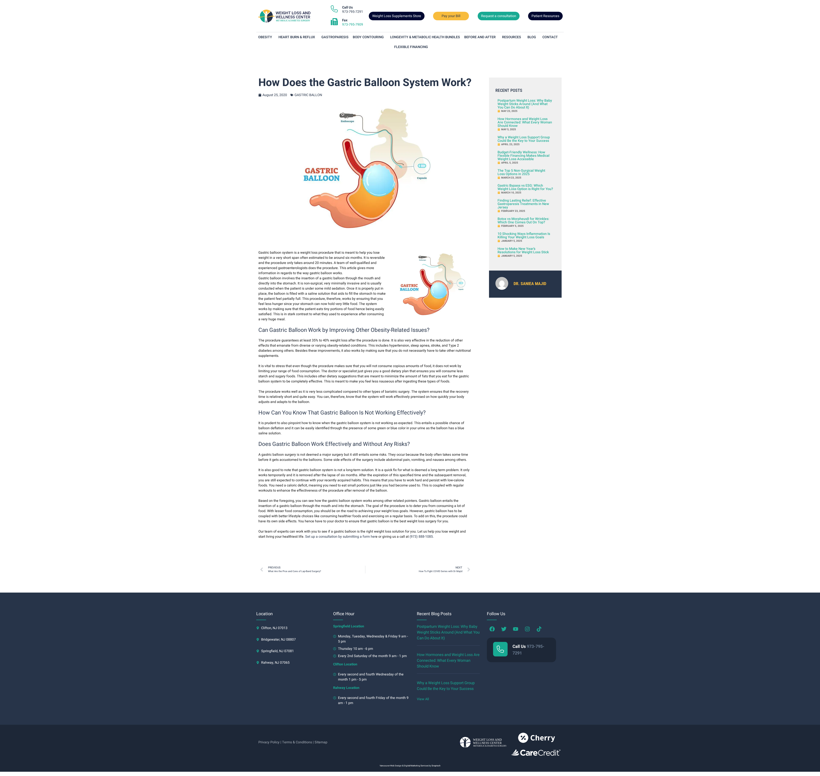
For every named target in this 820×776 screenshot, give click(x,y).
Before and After (480, 37)
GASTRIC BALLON (308, 95)
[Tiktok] (539, 629)
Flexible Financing (411, 47)
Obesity (265, 37)
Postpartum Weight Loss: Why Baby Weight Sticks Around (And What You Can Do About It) (525, 104)
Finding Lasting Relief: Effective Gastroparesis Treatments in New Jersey (523, 204)
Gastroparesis (334, 37)
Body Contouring (368, 37)
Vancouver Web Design (391, 765)
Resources (511, 37)
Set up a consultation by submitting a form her (340, 536)
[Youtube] (515, 629)
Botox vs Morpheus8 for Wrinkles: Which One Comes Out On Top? (523, 220)
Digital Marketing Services (416, 765)
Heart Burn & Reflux (296, 37)
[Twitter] (504, 629)
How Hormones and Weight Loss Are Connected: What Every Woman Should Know (525, 122)
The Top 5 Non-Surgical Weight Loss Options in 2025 (521, 172)
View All (423, 699)
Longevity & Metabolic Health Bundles (425, 37)
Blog (531, 37)
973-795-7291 (352, 9)
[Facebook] (492, 629)
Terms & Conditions (297, 742)
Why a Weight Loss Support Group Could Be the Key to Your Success (524, 139)
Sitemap (321, 742)
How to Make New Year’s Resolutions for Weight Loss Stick (523, 250)
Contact (550, 37)
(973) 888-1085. (422, 536)
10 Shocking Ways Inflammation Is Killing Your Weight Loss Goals (524, 235)
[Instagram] (527, 629)
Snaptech (436, 765)
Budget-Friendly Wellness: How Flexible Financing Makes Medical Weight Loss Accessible (523, 156)
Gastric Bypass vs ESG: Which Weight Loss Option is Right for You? (525, 187)
